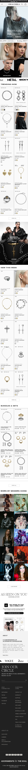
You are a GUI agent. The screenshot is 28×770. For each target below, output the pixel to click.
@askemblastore (13, 597)
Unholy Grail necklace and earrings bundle (21, 474)
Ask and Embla (10, 765)
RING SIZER (18, 708)
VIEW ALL (14, 218)
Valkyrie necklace (5, 365)
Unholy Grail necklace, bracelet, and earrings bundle (7, 450)
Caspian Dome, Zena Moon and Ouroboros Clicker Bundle (20, 450)
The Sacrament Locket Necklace (21, 184)
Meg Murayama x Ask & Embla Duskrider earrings (6, 158)
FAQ (16, 719)
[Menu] (2, 4)
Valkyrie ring (18, 365)
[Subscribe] (24, 680)
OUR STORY (4, 734)
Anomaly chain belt (20, 131)
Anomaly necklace (5, 315)
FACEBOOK (4, 700)
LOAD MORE (14, 586)
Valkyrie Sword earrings (19, 391)
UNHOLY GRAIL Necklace (7, 106)
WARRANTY (18, 695)
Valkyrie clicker (5, 390)
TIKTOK (3, 695)
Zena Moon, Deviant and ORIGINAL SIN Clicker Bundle (7, 474)
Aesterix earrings (19, 340)
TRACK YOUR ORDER (20, 722)
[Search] (22, 4)
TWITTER (4, 703)
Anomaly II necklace (6, 131)
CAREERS (4, 737)
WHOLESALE (5, 744)
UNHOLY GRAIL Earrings (21, 106)
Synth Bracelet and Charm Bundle (6, 427)
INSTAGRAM (4, 692)
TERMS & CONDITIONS (20, 713)
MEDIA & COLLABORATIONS (6, 741)
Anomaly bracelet (19, 315)
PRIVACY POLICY (19, 716)
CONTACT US (18, 692)
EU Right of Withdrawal (18, 726)
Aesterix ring (4, 340)
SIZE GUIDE (18, 705)
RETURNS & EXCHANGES (18, 701)
